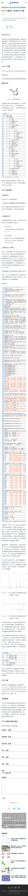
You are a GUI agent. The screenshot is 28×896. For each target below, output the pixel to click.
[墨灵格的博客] (14, 2)
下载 (12, 108)
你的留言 (4, 777)
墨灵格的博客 (13, 891)
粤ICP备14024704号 (21, 891)
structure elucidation (16, 7)
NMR (10, 7)
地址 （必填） (5, 764)
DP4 (3, 7)
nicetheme (17, 893)
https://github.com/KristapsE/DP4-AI (15, 71)
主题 (3, 770)
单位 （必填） (5, 750)
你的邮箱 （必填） (7, 737)
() (15, 802)
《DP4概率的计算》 (12, 685)
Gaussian (6, 7)
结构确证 (23, 7)
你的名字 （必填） (7, 730)
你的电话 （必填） (7, 743)
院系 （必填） (5, 757)
